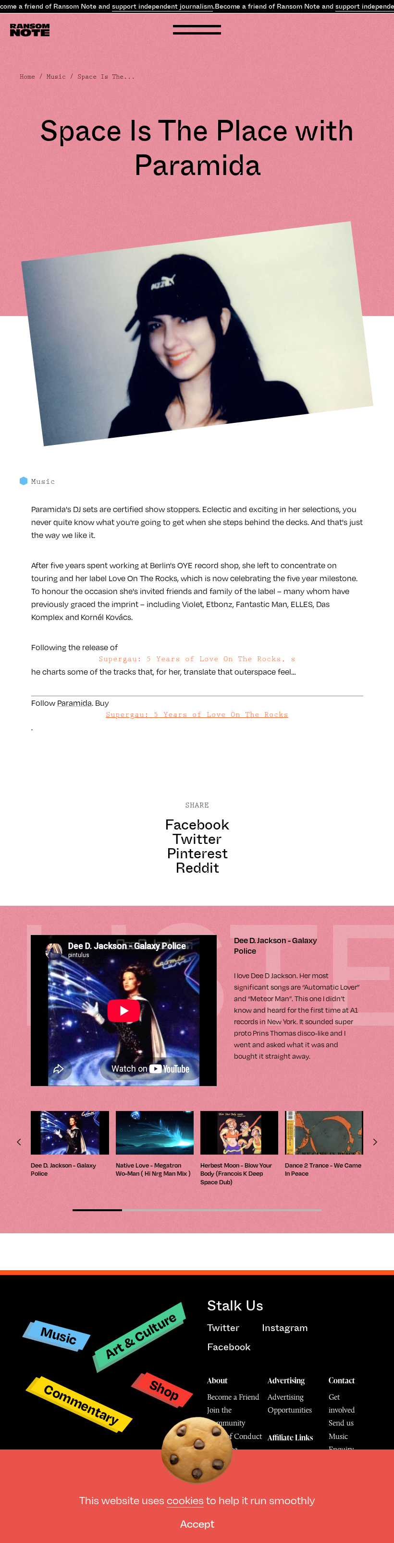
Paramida (74, 702)
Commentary (81, 1404)
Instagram (285, 1328)
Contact (342, 1380)
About (217, 1380)
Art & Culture (140, 1335)
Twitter (197, 839)
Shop (165, 1390)
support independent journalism (162, 6)
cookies (185, 1499)
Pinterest (197, 853)
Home (27, 77)
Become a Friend (233, 1397)
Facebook (197, 824)
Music (56, 77)
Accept (197, 1523)
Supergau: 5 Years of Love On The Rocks (197, 714)
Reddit (197, 867)
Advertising (286, 1380)
